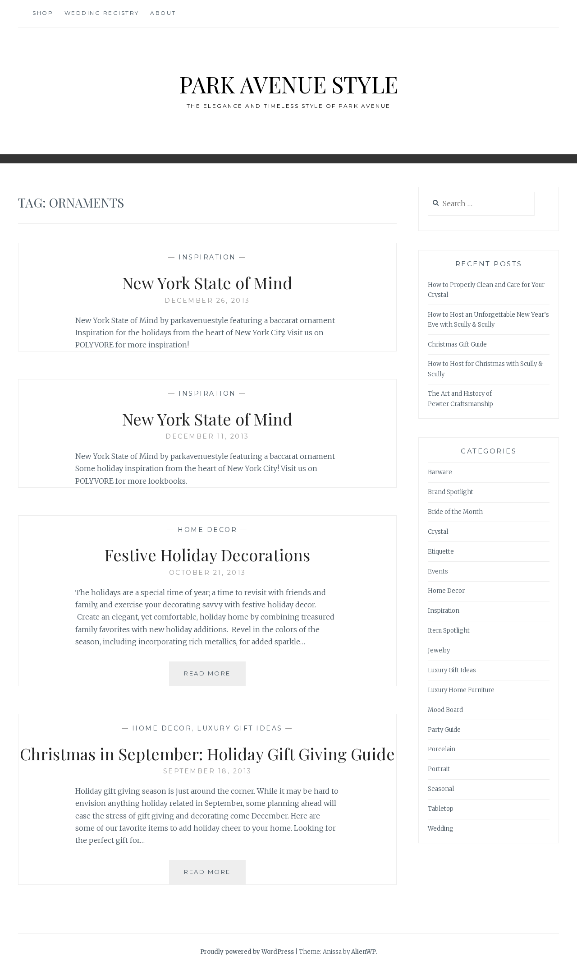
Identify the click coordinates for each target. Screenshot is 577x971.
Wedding (440, 828)
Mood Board (445, 710)
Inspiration (207, 257)
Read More (215, 677)
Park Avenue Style (288, 84)
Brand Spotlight (450, 492)
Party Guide (444, 730)
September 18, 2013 (207, 771)
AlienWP (363, 952)
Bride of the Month (455, 512)
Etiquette (441, 551)
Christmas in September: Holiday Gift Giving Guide (207, 753)
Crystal (438, 532)
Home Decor (207, 530)
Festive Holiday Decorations (207, 554)
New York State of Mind (207, 282)
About (163, 12)
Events (438, 571)
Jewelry (439, 650)
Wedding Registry (101, 12)
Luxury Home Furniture (461, 690)
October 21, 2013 (207, 573)
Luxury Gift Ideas (240, 728)
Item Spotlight (449, 630)
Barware (440, 472)
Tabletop (440, 809)
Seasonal (441, 789)
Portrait (439, 769)
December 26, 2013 (207, 300)
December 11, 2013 (207, 436)
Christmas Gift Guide (457, 344)
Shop (42, 12)
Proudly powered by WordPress (247, 952)
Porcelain (441, 749)
